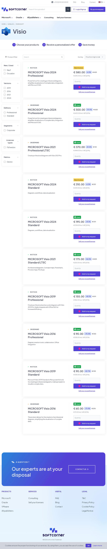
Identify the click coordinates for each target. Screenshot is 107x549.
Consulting (49, 17)
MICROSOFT (20, 24)
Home (4, 24)
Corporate (11, 130)
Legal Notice (87, 511)
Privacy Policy (88, 502)
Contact (93, 2)
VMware (5, 506)
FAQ (74, 2)
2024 (9, 98)
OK (88, 545)
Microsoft (6, 17)
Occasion (11, 73)
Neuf (9, 70)
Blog (83, 2)
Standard (10, 116)
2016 (9, 91)
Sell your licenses (64, 17)
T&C (84, 498)
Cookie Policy (88, 506)
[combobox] (101, 57)
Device (9, 162)
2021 (9, 95)
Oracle (19, 17)
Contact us (80, 469)
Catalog (11, 24)
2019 (9, 88)
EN (102, 2)
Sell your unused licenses (87, 92)
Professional (12, 112)
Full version (11, 147)
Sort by (80, 57)
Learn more (97, 545)
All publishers (33, 17)
